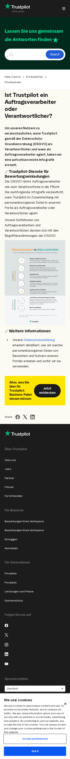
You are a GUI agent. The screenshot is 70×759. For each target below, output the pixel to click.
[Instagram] (6, 644)
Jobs (8, 469)
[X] (6, 635)
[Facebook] (6, 625)
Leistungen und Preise (19, 591)
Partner (9, 478)
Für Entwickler (13, 496)
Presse (9, 487)
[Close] (65, 704)
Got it (35, 751)
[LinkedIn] (6, 654)
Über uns (10, 460)
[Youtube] (6, 664)
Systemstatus (14, 600)
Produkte (11, 573)
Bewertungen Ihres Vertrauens (24, 521)
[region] (35, 726)
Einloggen (11, 539)
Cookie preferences (35, 738)
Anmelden (11, 548)
